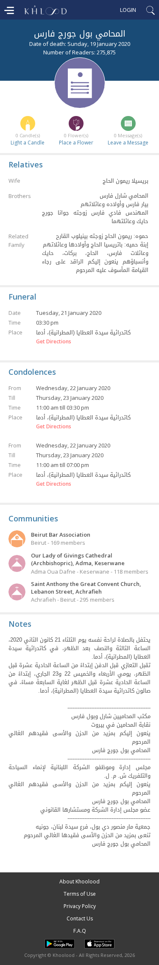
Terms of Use (80, 893)
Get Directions (53, 341)
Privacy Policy (80, 906)
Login (128, 10)
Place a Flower (76, 142)
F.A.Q (79, 930)
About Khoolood (79, 881)
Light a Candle (28, 142)
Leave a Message (128, 142)
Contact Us (80, 918)
